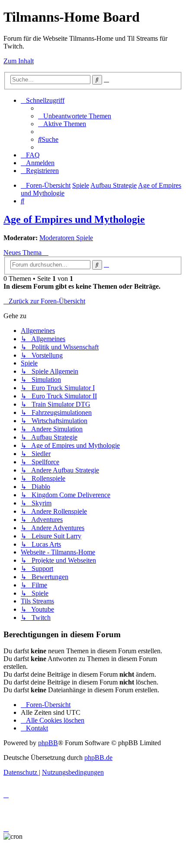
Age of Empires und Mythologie (74, 219)
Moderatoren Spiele (66, 237)
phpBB (48, 742)
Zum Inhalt (18, 61)
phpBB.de (98, 757)
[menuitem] (74, 116)
